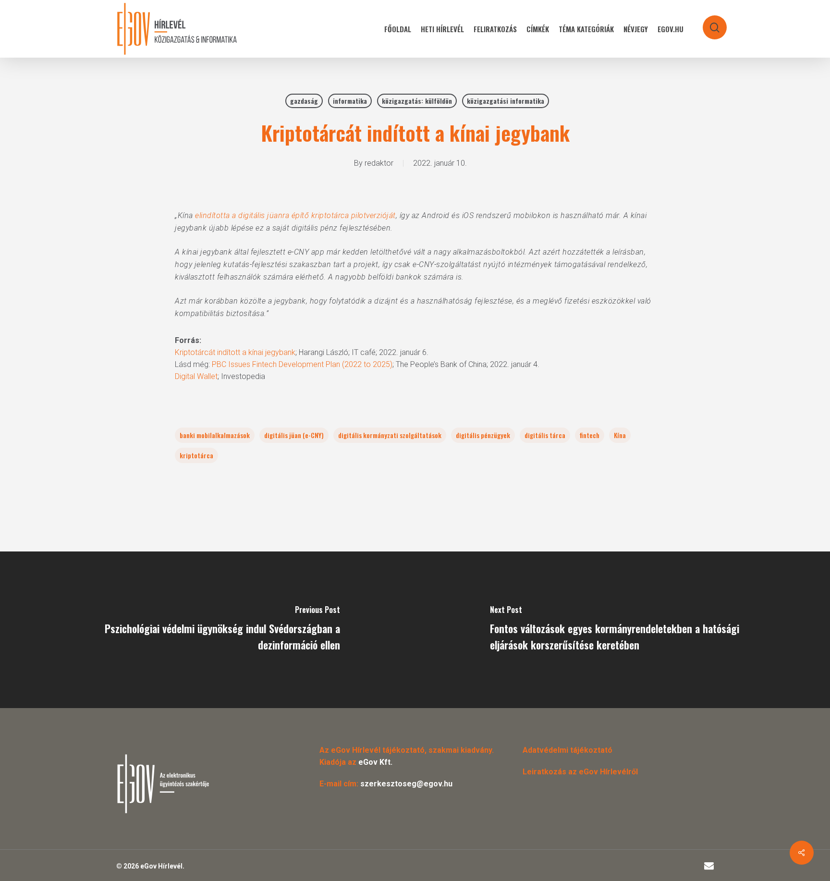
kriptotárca (196, 455)
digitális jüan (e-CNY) (294, 435)
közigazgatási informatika (505, 101)
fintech (589, 435)
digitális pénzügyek (483, 435)
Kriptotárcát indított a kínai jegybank (235, 352)
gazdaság (304, 101)
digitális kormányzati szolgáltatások (389, 435)
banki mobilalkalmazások (215, 435)
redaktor (379, 163)
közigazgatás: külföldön (417, 101)
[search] (708, 23)
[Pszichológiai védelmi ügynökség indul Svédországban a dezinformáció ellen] (207, 629)
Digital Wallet (196, 376)
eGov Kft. (375, 762)
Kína (620, 435)
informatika (350, 101)
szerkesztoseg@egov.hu (406, 783)
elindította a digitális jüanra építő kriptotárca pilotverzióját (295, 215)
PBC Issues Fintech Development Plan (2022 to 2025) (302, 364)
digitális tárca (545, 435)
